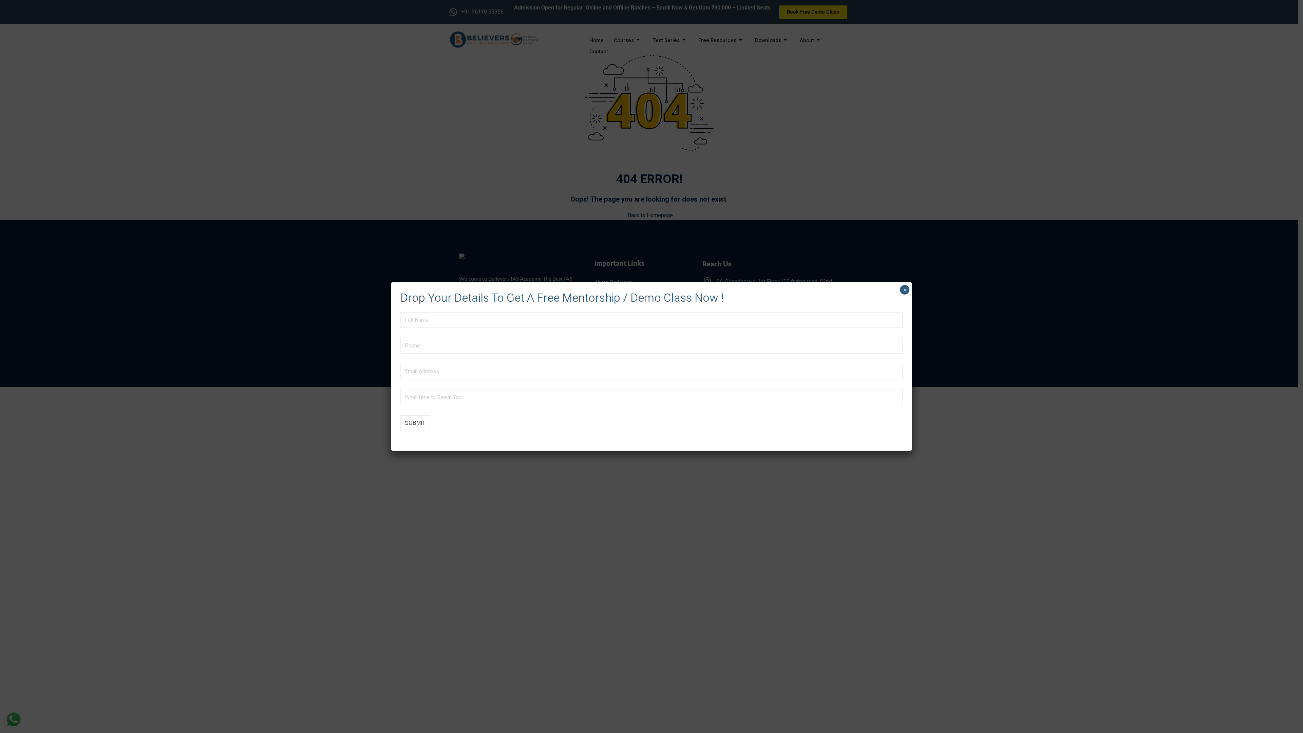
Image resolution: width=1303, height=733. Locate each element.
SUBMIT (415, 423)
